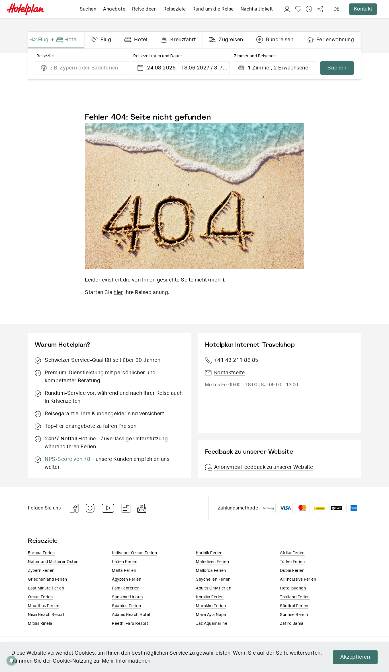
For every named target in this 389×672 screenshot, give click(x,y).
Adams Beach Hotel (131, 615)
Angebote (114, 9)
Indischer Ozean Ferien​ (134, 553)
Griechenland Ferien (47, 579)
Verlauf (309, 9)
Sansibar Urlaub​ (127, 597)
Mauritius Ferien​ (43, 606)
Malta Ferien (124, 571)
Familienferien (126, 588)
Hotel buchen (293, 588)
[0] (298, 9)
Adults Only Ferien (213, 588)
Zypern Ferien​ (41, 571)
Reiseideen (144, 9)
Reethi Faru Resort (130, 624)
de (336, 9)
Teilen (320, 9)
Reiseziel (45, 56)
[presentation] (56, 40)
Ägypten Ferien (126, 579)
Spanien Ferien (126, 606)
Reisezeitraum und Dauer (157, 56)
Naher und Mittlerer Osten (53, 562)
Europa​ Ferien (41, 553)
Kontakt (363, 9)
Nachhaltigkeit (257, 9)
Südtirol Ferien (294, 606)
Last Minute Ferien (46, 588)
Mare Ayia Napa (211, 615)
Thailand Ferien (295, 597)
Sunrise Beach (294, 615)
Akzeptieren (355, 657)
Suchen (88, 9)
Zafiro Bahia (291, 624)
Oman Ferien (40, 597)
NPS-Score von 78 (67, 459)
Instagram (90, 508)
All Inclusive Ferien (298, 579)
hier (118, 292)
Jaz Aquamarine (211, 624)
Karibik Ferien (209, 553)
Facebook (74, 508)
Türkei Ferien (292, 562)
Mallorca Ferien (211, 571)
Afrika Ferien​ (292, 553)
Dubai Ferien (292, 571)
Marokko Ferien (211, 606)
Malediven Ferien (212, 562)
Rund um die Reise (213, 9)
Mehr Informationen (126, 661)
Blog (126, 508)
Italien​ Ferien (124, 562)
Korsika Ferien (210, 597)
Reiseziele (174, 9)
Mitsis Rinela (40, 624)
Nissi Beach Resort (46, 615)
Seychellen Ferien (213, 579)
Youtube (108, 508)
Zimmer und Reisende (255, 56)
